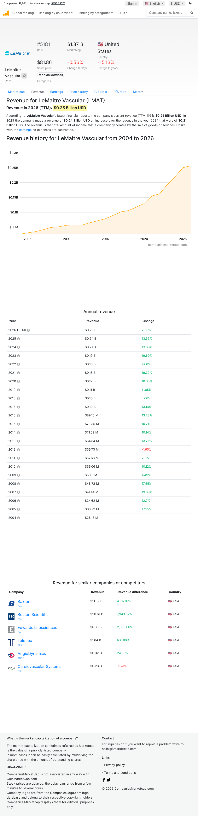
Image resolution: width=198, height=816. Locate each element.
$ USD (176, 3)
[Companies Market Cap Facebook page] (104, 781)
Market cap (16, 92)
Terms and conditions (120, 773)
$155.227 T (58, 3)
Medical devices (51, 75)
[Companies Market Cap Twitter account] (109, 781)
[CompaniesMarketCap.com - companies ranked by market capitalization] (6, 13)
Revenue (37, 92)
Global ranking (23, 13)
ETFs (121, 13)
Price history (78, 92)
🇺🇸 (152, 3)
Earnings (56, 92)
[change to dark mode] (190, 3)
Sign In (132, 3)
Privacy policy (114, 765)
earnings (25, 130)
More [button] (137, 92)
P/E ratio (100, 92)
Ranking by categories (94, 13)
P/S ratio (120, 92)
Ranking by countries (54, 13)
